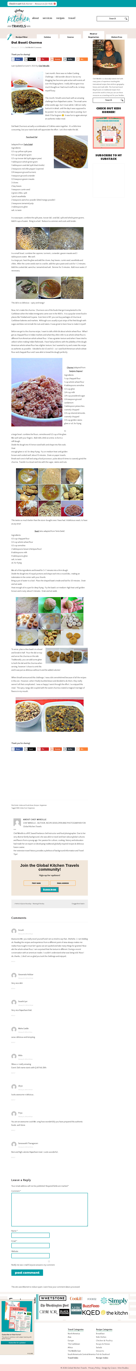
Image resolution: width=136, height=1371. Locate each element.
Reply (13, 961)
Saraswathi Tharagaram (28, 1143)
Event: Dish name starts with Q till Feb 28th (28, 1068)
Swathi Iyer (23, 1001)
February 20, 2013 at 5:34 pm (25, 978)
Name (14, 1231)
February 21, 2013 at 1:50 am (25, 1089)
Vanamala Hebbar (25, 975)
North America (74, 1334)
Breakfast (100, 1334)
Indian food (23, 808)
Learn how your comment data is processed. (61, 1287)
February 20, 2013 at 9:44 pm (25, 1005)
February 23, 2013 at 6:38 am (25, 1147)
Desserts (100, 1351)
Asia (69, 1337)
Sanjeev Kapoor (75, 371)
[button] (30, 1353)
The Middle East (74, 1351)
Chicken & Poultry (104, 1341)
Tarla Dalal (28, 145)
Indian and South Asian (26, 805)
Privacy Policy (94, 1368)
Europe (71, 1341)
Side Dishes (101, 1337)
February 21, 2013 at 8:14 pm (25, 1116)
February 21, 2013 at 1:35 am (25, 1032)
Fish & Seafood (103, 1354)
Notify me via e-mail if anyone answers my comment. (33, 1265)
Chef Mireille (44, 66)
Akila (20, 1055)
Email (14, 1241)
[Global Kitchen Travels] (18, 27)
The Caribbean (74, 1344)
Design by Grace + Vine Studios (115, 1368)
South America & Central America (81, 1354)
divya (20, 1086)
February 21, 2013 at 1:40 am (25, 1059)
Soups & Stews (103, 1344)
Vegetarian (43, 805)
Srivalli (21, 930)
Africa (70, 1348)
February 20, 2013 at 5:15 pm (25, 934)
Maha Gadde (23, 1029)
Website (14, 1251)
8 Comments (37, 47)
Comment (16, 1191)
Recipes (36, 805)
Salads (99, 1348)
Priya (20, 1113)
